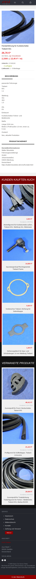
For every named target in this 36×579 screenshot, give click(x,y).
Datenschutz (9, 519)
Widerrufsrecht (10, 522)
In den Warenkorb (18, 577)
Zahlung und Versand (13, 529)
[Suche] (23, 2)
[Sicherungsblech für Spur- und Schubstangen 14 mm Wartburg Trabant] (18, 329)
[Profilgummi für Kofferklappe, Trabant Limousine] (18, 428)
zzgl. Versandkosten (15, 56)
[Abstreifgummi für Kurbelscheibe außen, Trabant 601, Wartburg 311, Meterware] (18, 200)
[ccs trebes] (6, 2)
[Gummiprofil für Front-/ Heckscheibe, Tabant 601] (18, 383)
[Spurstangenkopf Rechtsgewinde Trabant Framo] (18, 245)
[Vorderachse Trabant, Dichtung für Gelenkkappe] (18, 287)
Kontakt (8, 526)
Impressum (9, 516)
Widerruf (9, 532)
